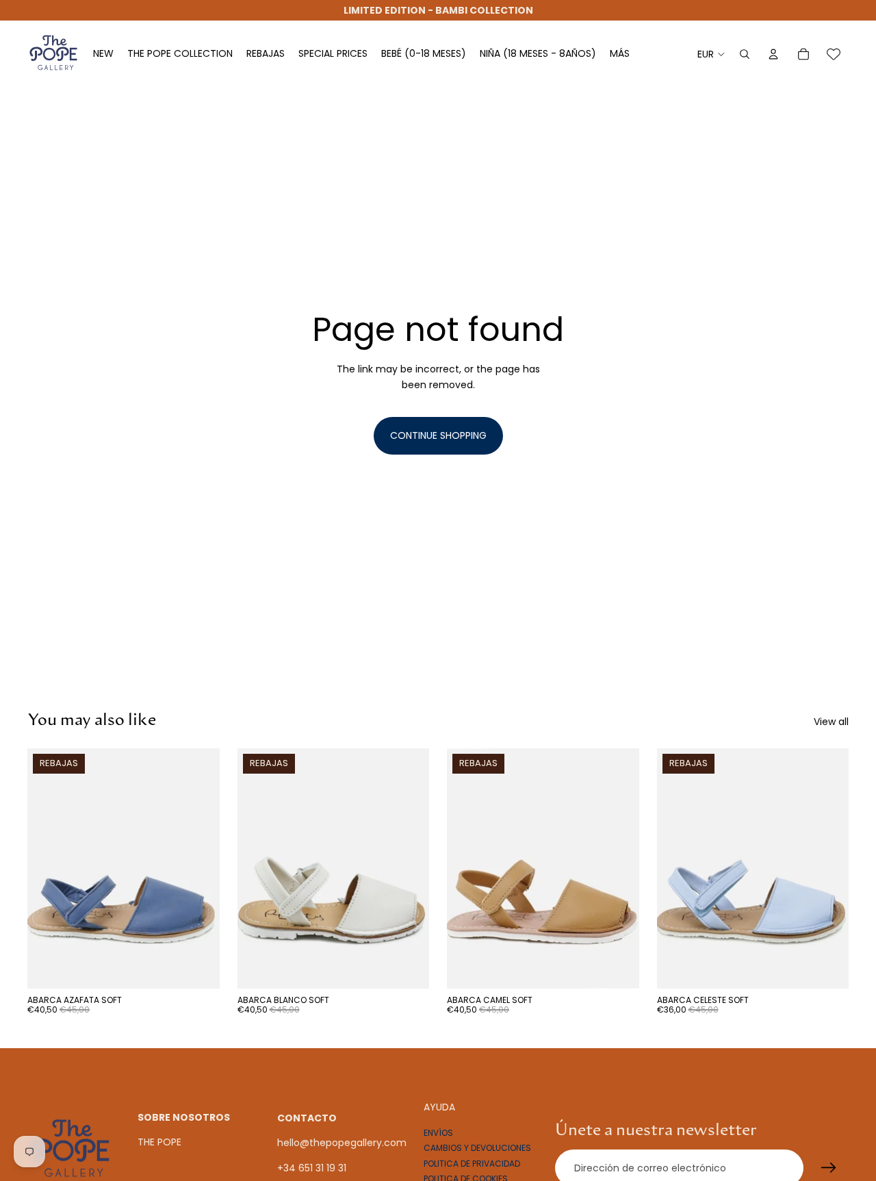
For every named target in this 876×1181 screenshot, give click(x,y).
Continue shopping (438, 435)
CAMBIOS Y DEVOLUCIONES (477, 1148)
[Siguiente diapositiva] (199, 869)
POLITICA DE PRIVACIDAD (472, 1163)
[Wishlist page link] (833, 54)
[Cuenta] (773, 54)
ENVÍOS (438, 1132)
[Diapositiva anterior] (47, 869)
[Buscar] (745, 54)
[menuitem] (619, 54)
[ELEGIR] (198, 967)
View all (831, 721)
